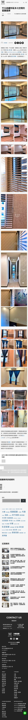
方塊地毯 (4, 707)
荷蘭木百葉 (16, 683)
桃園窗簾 (10, 518)
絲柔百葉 (16, 688)
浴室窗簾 (5, 520)
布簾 (7, 50)
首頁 (3, 13)
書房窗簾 (21, 515)
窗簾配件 (16, 697)
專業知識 (4, 713)
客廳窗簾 (14, 512)
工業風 (19, 512)
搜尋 (3, 497)
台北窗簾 (10, 509)
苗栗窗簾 (12, 527)
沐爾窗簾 (5, 42)
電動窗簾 (21, 532)
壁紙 (21, 509)
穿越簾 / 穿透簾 (17, 692)
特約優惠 (4, 715)
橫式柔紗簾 (15, 518)
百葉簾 (18, 520)
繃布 (18, 523)
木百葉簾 (16, 685)
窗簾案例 (4, 676)
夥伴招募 (4, 681)
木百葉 (4, 518)
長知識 (3, 692)
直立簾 (15, 694)
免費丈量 (4, 683)
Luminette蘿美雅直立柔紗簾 (20, 703)
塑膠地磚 (4, 705)
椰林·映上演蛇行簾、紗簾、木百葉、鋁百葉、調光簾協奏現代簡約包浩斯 (17, 562)
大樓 (3, 512)
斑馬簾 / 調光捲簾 (18, 681)
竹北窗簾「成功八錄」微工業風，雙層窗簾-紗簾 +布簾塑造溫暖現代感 (17, 592)
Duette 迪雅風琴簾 (18, 710)
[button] (24, 2)
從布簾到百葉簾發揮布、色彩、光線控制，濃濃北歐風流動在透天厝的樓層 (17, 556)
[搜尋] (23, 500)
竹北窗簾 (7, 523)
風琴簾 (4, 536)
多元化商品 (4, 716)
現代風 (11, 520)
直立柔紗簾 (23, 520)
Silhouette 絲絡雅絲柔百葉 (19, 705)
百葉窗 (14, 520)
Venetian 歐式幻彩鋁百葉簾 (20, 707)
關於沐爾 (4, 674)
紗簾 (11, 524)
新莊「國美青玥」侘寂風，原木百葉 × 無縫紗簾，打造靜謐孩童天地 (17, 604)
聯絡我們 (4, 677)
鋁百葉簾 (13, 56)
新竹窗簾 (15, 515)
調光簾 (10, 50)
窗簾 (9, 442)
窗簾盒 (3, 523)
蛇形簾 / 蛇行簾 (17, 677)
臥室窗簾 (6, 527)
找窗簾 (3, 689)
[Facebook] (15, 43)
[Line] (20, 43)
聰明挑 (3, 690)
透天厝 (6, 529)
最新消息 (4, 685)
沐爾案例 (9, 13)
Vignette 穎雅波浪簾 (18, 709)
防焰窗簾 (9, 532)
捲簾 (6, 515)
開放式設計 (4, 532)
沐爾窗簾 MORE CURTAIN (12, 2)
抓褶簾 (3, 515)
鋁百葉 (15, 530)
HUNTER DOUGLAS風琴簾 (14, 52)
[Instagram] (18, 43)
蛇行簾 (16, 527)
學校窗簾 (8, 512)
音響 (24, 532)
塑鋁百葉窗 (18, 509)
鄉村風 (10, 529)
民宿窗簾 (19, 518)
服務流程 (4, 679)
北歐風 (6, 509)
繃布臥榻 (4, 703)
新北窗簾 (10, 515)
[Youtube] (23, 43)
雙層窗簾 (15, 533)
